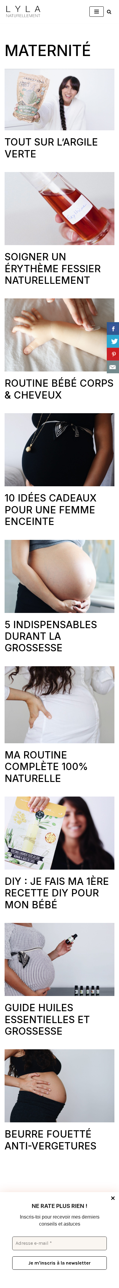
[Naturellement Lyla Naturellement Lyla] (23, 11)
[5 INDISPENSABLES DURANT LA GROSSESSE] (59, 576)
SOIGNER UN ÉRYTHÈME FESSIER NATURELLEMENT (53, 268)
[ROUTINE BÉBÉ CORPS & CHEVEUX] (59, 334)
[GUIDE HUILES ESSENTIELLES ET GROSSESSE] (59, 959)
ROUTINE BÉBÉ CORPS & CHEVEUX (59, 389)
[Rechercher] (109, 11)
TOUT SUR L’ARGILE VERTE (51, 148)
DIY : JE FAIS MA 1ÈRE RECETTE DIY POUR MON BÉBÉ (57, 893)
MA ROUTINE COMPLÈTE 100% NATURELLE (46, 766)
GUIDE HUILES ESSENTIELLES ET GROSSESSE (47, 1019)
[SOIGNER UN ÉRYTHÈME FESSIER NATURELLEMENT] (59, 208)
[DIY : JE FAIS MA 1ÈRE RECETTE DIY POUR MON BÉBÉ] (59, 833)
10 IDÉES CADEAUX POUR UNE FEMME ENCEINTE (51, 509)
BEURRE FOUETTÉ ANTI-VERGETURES (50, 1140)
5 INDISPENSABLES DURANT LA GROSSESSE (51, 636)
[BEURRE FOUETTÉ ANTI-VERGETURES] (59, 1085)
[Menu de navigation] (96, 11)
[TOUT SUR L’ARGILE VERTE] (59, 99)
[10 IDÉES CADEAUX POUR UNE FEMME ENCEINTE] (59, 449)
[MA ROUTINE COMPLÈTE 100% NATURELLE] (59, 704)
